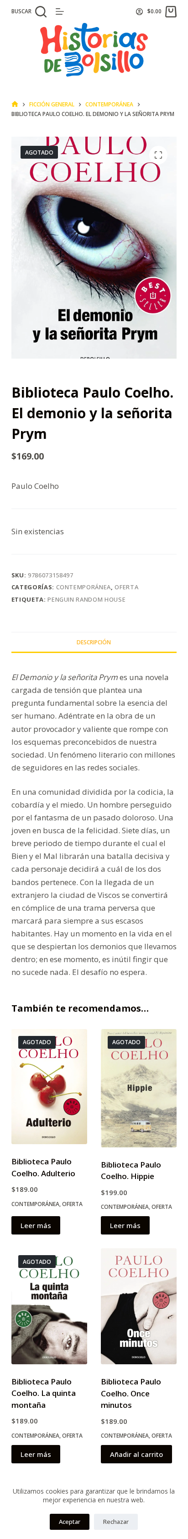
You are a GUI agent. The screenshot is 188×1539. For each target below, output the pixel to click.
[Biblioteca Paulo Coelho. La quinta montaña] (49, 1306)
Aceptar (69, 1521)
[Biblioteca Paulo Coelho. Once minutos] (139, 1306)
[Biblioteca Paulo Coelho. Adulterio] (49, 1086)
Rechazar (116, 1521)
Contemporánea (83, 587)
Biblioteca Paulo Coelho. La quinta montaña (43, 1393)
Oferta (126, 587)
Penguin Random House (86, 599)
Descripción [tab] (94, 642)
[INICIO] (14, 104)
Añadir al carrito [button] (136, 1454)
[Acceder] (139, 11)
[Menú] (60, 11)
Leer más (36, 1225)
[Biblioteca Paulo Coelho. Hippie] (139, 1088)
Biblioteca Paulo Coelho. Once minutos (131, 1393)
